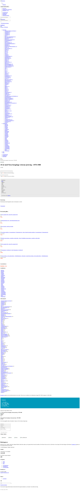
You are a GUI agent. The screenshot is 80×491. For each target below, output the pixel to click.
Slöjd (6, 111)
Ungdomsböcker (8, 119)
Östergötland (7, 150)
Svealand (2, 287)
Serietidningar (8, 108)
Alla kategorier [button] (3, 298)
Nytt (3, 151)
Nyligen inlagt (7, 9)
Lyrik (6, 78)
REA (3, 152)
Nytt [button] (3, 263)
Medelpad (6, 135)
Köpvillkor (4, 14)
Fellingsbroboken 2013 (16, 220)
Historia (7, 59)
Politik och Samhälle (9, 99)
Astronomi (7, 34)
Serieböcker (7, 106)
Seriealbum (7, 105)
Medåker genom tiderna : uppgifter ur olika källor (31, 238)
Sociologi (7, 112)
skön (6, 109)
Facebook (4, 478)
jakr (6, 67)
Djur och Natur (8, 42)
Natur (6, 91)
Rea (3, 463)
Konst (7, 74)
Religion (7, 101)
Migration (7, 83)
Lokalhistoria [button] (2, 268)
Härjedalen (7, 132)
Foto (6, 53)
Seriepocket (7, 107)
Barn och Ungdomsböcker (10, 36)
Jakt (6, 68)
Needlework (7, 94)
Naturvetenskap (8, 92)
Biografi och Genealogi (10, 39)
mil (6, 85)
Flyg (6, 52)
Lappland (6, 134)
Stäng (2, 414)
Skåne (6, 139)
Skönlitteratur (8, 110)
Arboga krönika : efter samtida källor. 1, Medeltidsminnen (38, 255)
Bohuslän (6, 125)
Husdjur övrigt (8, 62)
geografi (7, 55)
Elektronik (7, 45)
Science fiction (8, 104)
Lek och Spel (8, 77)
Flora (6, 51)
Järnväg (7, 72)
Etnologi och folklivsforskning (11, 46)
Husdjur (7, 61)
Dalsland (6, 127)
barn (6, 35)
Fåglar (6, 54)
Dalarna (7, 41)
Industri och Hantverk (4, 335)
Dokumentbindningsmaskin (10, 43)
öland (6, 149)
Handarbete (8, 57)
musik (7, 90)
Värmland (6, 144)
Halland (6, 130)
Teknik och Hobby (9, 116)
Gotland (6, 128)
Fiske (6, 50)
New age (7, 95)
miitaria (6, 84)
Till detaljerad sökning (5, 23)
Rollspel (2, 373)
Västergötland (7, 146)
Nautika (7, 93)
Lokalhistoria (5, 123)
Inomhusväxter (8, 66)
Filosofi (7, 49)
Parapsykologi (8, 97)
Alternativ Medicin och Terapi (10, 30)
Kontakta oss (5, 13)
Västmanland (7, 147)
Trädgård (7, 117)
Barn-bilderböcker (9, 37)
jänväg (6, 70)
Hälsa (7, 63)
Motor (7, 89)
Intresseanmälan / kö (6, 171)
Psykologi (7, 100)
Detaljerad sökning (6, 15)
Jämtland (6, 133)
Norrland (6, 137)
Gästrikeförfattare (8, 56)
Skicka (5, 434)
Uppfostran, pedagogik (9, 120)
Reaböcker (6, 10)
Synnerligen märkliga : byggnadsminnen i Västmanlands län (37, 232)
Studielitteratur (8, 115)
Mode (6, 88)
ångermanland (7, 148)
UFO (6, 118)
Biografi (7, 38)
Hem (1, 158)
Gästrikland (7, 129)
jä (5, 69)
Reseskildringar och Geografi (6, 372)
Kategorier (4, 8)
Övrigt (6, 122)
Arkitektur (7, 33)
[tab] (40, 263)
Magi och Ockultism (9, 79)
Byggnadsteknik (8, 40)
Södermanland (7, 142)
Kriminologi (7, 76)
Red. (2, 181)
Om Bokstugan (5, 12)
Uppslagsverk (8, 121)
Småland (2, 285)
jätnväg (6, 73)
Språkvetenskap (8, 113)
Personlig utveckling (9, 98)
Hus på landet (10, 226)
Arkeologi (7, 32)
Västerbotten (7, 145)
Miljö (6, 87)
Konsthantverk (8, 75)
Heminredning (8, 58)
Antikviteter (7, 31)
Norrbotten (7, 136)
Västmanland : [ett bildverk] (18, 250)
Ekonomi (7, 44)
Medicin (7, 82)
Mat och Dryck (8, 81)
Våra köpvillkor (6, 467)
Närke (6, 138)
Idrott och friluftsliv (4, 334)
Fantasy (7, 47)
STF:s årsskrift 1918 (14, 214)
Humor (7, 60)
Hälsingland (7, 131)
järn (6, 71)
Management (8, 80)
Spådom (7, 114)
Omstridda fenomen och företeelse (11, 96)
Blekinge (6, 124)
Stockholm (3, 286)
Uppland (6, 143)
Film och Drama (8, 48)
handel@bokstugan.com (4, 472)
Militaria (7, 86)
